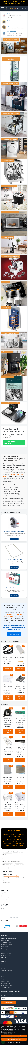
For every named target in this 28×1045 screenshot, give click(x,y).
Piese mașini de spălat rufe (20, 723)
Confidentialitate (5, 951)
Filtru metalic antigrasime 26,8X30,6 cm (20, 776)
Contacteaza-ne (5, 964)
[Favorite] (21, 8)
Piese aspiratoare (8, 237)
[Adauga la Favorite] (11, 653)
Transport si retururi (6, 987)
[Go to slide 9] (16, 917)
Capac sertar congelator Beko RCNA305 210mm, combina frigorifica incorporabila (8, 685)
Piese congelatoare (7, 689)
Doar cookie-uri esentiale (14, 1039)
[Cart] (25, 8)
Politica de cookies (17, 1029)
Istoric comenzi (5, 981)
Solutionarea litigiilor (6, 970)
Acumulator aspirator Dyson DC (20, 685)
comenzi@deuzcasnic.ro (11, 876)
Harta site (3, 957)
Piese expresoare (8, 160)
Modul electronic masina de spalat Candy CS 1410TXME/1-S (20, 719)
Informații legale (8, 864)
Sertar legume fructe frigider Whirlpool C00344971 (8, 803)
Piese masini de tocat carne (11, 256)
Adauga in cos (8, 669)
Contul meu (4, 976)
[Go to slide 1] (10, 917)
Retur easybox (5, 949)
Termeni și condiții (8, 858)
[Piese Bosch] (21, 929)
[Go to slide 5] (13, 917)
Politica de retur (7, 854)
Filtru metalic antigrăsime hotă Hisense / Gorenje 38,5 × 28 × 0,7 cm (8, 776)
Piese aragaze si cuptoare (10, 83)
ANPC (3, 968)
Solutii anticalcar (7, 377)
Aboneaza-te (9, 1002)
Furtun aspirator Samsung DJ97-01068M (7, 656)
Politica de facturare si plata (8, 938)
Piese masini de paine (9, 186)
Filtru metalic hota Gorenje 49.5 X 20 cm (20, 656)
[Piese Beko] (6, 929)
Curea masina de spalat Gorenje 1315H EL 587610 (20, 748)
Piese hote (6, 282)
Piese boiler (6, 307)
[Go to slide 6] (14, 917)
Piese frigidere (8, 722)
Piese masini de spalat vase (11, 113)
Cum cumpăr (19, 864)
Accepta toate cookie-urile (14, 1036)
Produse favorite (5, 983)
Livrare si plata (5, 940)
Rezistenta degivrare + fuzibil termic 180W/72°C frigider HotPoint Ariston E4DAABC (8, 748)
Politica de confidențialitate (11, 861)
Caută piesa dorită (14, 634)
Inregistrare (4, 979)
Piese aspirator (8, 659)
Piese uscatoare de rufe (10, 139)
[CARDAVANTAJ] (20, 1016)
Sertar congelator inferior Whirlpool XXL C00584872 (20, 803)
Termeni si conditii (6, 942)
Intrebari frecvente (6, 966)
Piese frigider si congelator (10, 58)
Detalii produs (14, 539)
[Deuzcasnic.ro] (10, 8)
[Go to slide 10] (17, 917)
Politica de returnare (6, 944)
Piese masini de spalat (10, 39)
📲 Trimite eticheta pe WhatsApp (11, 442)
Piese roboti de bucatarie (10, 333)
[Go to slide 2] (11, 917)
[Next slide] (25, 926)
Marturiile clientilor (6, 953)
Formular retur (5, 946)
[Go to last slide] (2, 926)
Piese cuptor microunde (10, 212)
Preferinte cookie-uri (14, 1042)
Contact (5, 868)
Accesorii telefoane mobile (10, 403)
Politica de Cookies (6, 955)
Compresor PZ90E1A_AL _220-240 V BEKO (8, 719)
